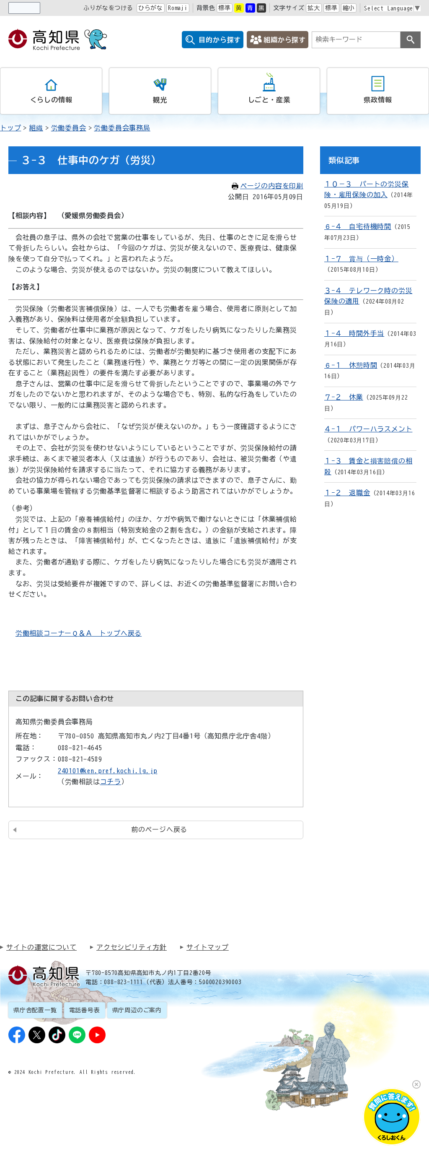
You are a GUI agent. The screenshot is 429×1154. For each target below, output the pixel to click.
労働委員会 (68, 128)
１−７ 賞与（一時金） (361, 258)
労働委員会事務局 (122, 128)
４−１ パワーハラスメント (368, 429)
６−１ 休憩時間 (350, 365)
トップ (10, 128)
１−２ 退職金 (347, 492)
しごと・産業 (269, 99)
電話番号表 (84, 1010)
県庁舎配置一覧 (35, 1010)
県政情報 (378, 99)
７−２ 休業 (343, 397)
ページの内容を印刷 (271, 185)
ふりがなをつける (108, 8)
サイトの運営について (41, 947)
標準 (224, 8)
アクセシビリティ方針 (131, 947)
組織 (36, 128)
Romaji (178, 8)
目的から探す (220, 39)
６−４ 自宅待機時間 (357, 226)
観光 (160, 99)
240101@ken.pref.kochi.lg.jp (108, 770)
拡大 (314, 8)
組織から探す (285, 39)
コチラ (110, 781)
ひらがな (150, 8)
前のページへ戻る (159, 829)
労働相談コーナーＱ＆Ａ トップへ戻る (79, 633)
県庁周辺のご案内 (137, 1010)
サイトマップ (207, 947)
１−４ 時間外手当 (354, 333)
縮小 (349, 8)
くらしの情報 (51, 99)
